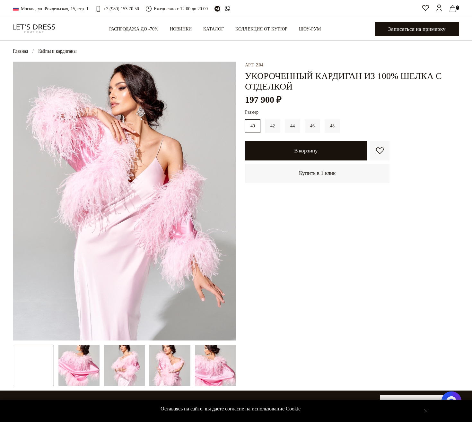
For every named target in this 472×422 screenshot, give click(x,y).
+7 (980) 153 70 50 (121, 8)
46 (312, 126)
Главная (20, 51)
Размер (251, 112)
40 (252, 126)
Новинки (181, 29)
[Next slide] (227, 201)
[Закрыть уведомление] (426, 411)
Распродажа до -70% (133, 29)
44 (292, 126)
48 (332, 126)
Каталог (213, 29)
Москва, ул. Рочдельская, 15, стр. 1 (55, 8)
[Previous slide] (22, 201)
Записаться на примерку (417, 29)
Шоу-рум (310, 29)
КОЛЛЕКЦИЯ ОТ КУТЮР (261, 29)
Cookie (293, 408)
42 (272, 126)
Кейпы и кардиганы (57, 51)
